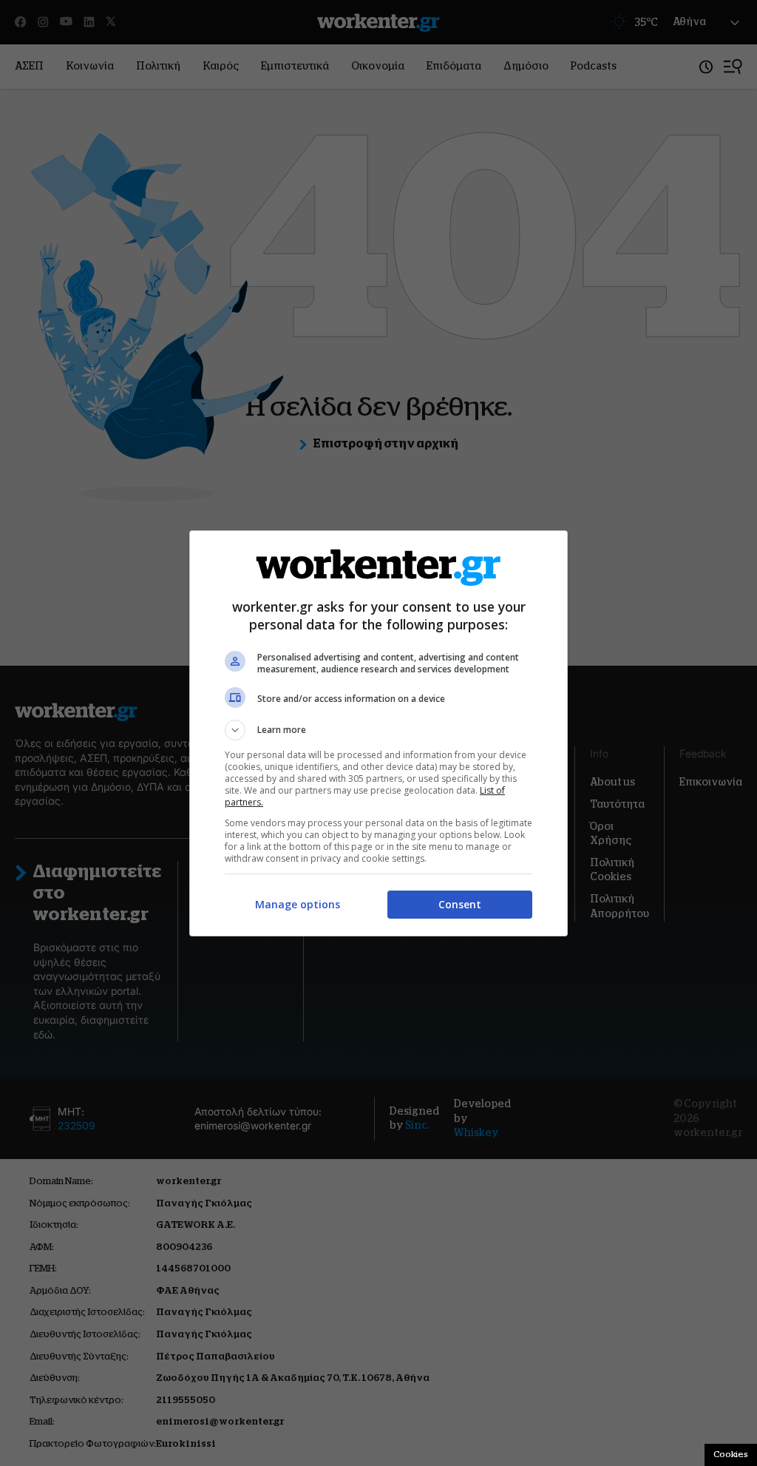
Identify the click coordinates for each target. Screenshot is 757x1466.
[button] (378, 730)
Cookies (730, 1454)
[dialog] (378, 733)
